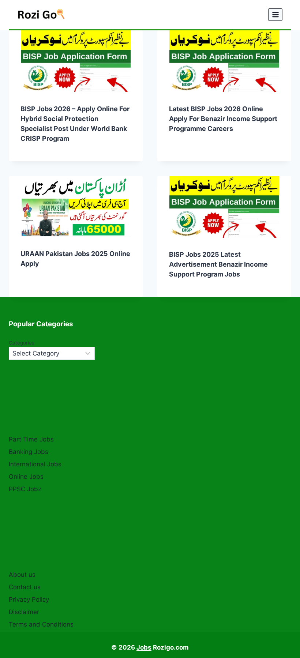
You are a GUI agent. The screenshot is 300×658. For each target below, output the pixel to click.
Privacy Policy (29, 599)
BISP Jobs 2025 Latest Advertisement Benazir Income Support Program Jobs (218, 264)
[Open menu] (275, 14)
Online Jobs (26, 476)
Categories (21, 343)
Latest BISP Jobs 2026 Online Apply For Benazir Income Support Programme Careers (223, 118)
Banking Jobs (28, 451)
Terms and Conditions (41, 624)
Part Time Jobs (31, 439)
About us (22, 574)
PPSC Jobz (25, 489)
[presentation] (76, 61)
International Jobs (35, 464)
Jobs (143, 647)
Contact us (25, 587)
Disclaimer (24, 612)
